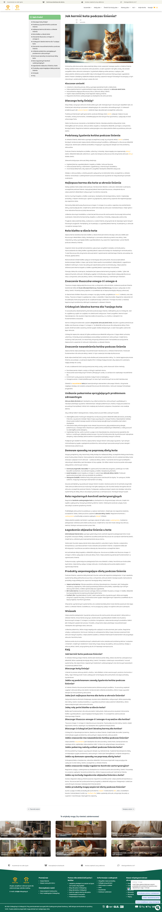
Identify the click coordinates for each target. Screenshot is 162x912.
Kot (133, 7)
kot (80, 20)
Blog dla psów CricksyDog (77, 888)
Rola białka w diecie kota (40, 34)
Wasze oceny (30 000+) (47, 883)
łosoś (117, 294)
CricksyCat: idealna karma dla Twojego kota (45, 43)
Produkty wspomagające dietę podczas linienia (45, 69)
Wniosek (34, 73)
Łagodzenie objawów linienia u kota (44, 66)
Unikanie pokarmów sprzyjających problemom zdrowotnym (43, 52)
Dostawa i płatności (104, 892)
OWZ (100, 887)
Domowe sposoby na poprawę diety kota (44, 57)
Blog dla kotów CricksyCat (77, 890)
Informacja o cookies (105, 885)
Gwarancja (102, 890)
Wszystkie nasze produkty (106, 881)
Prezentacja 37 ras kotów (77, 896)
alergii (98, 516)
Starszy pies (125, 7)
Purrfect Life (92, 793)
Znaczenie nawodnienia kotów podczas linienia (45, 47)
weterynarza (69, 516)
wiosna (80, 110)
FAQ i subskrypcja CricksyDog (49, 893)
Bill (115, 791)
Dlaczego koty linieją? (39, 22)
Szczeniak (87, 7)
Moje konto (142, 7)
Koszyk (150, 7)
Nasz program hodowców (48, 891)
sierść (109, 114)
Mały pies (97, 7)
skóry (128, 151)
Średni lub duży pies (110, 7)
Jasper (101, 791)
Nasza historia (44, 881)
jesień (86, 110)
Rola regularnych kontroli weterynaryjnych (40, 62)
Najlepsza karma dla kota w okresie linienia (44, 30)
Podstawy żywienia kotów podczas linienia (44, 26)
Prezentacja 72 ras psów (77, 894)
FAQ (33, 76)
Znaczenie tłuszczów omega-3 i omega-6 (42, 38)
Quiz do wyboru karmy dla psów (80, 892)
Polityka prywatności (105, 883)
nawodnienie (76, 383)
